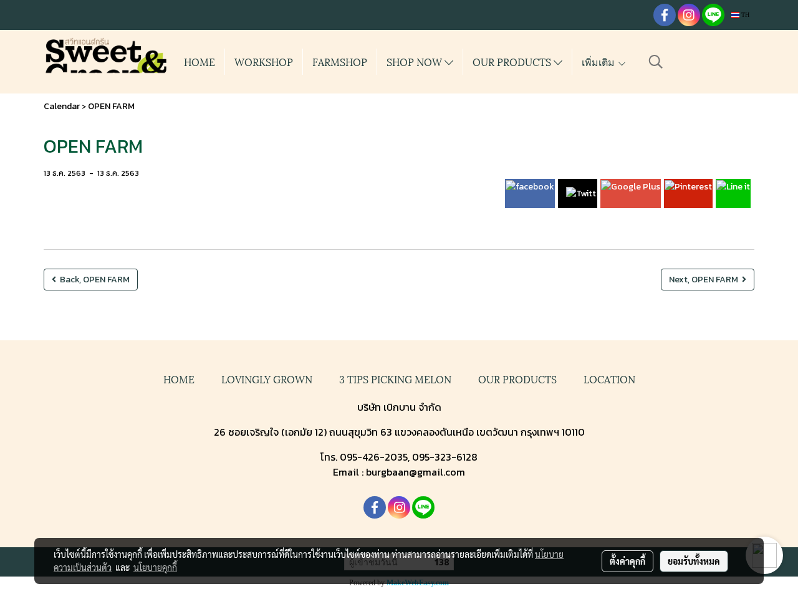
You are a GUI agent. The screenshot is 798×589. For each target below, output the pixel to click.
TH (744, 14)
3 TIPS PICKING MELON (395, 378)
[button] (656, 62)
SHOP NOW (416, 61)
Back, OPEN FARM (93, 279)
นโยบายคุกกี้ (155, 567)
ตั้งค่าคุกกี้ (627, 561)
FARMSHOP (339, 61)
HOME (199, 61)
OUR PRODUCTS (513, 61)
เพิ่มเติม (599, 61)
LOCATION (609, 378)
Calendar (62, 106)
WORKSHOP (263, 61)
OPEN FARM (111, 106)
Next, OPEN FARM (705, 279)
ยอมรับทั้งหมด (694, 561)
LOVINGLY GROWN (266, 378)
